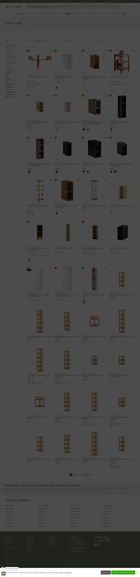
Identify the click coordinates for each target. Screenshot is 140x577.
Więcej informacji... (66, 572)
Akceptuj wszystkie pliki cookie (123, 572)
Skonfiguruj (106, 572)
